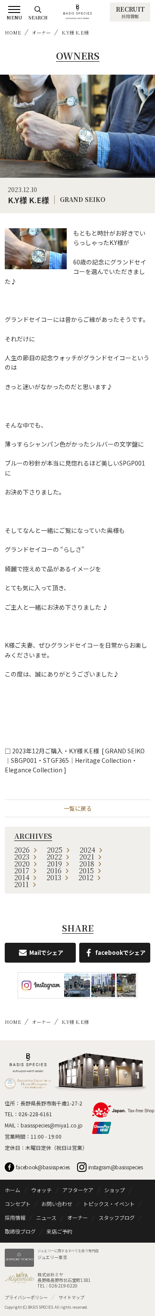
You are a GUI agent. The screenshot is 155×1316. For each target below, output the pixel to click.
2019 (54, 864)
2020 (22, 864)
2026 (22, 850)
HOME (13, 32)
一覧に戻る (78, 808)
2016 (54, 870)
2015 (86, 870)
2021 (86, 857)
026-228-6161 (35, 1114)
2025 (54, 850)
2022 (54, 857)
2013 (53, 877)
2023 (21, 857)
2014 (21, 877)
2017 (21, 870)
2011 (21, 884)
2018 (86, 864)
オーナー (41, 32)
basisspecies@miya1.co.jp (52, 1125)
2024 (87, 850)
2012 (85, 877)
